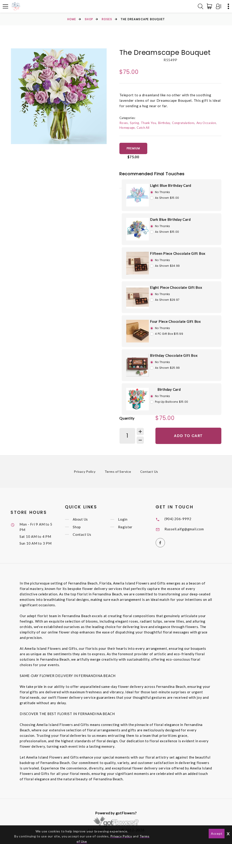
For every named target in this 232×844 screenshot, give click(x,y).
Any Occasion (206, 123)
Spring (134, 123)
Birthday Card (169, 389)
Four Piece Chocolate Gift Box (175, 321)
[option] (59, 96)
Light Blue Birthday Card (170, 185)
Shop (89, 19)
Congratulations (183, 123)
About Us (80, 519)
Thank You (148, 123)
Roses (107, 19)
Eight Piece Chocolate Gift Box (176, 287)
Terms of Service (118, 471)
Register (125, 527)
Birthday (164, 123)
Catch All (143, 127)
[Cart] (210, 6)
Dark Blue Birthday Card (170, 219)
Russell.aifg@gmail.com (184, 529)
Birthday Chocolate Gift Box (174, 355)
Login (123, 519)
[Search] (200, 6)
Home (71, 19)
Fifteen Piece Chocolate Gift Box (177, 253)
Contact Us (149, 471)
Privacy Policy (85, 471)
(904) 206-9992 (177, 519)
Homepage (127, 127)
